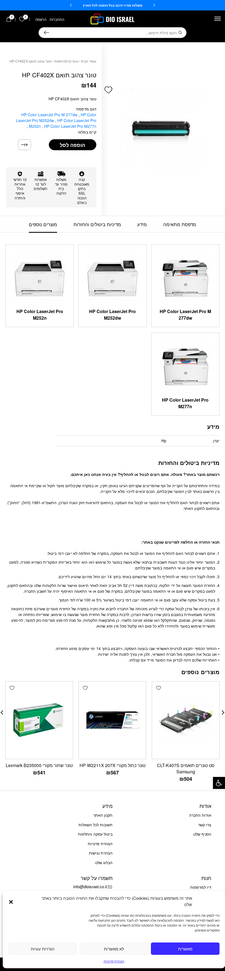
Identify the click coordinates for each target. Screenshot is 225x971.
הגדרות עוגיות (43, 949)
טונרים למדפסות (66, 61)
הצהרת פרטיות (114, 961)
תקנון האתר (103, 815)
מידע (142, 224)
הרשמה (40, 19)
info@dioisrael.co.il (90, 886)
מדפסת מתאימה (179, 224)
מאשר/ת (185, 949)
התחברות (57, 19)
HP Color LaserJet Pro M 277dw (49, 114)
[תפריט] (217, 18)
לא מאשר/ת (114, 949)
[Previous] (154, 5)
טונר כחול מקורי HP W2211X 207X (112, 765)
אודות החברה (200, 815)
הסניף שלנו (202, 834)
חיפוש (46, 33)
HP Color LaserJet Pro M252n (39, 314)
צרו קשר (204, 824)
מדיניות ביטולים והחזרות (97, 224)
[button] (219, 783)
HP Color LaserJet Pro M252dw (112, 314)
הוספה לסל (72, 145)
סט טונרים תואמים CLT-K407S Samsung (186, 768)
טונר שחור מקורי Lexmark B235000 (39, 765)
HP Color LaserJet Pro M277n (62, 126)
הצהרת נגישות (101, 853)
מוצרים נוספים (43, 224)
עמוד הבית (88, 61)
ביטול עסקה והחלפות (95, 834)
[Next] (71, 5)
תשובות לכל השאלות (95, 824)
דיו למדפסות (200, 887)
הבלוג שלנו (104, 862)
